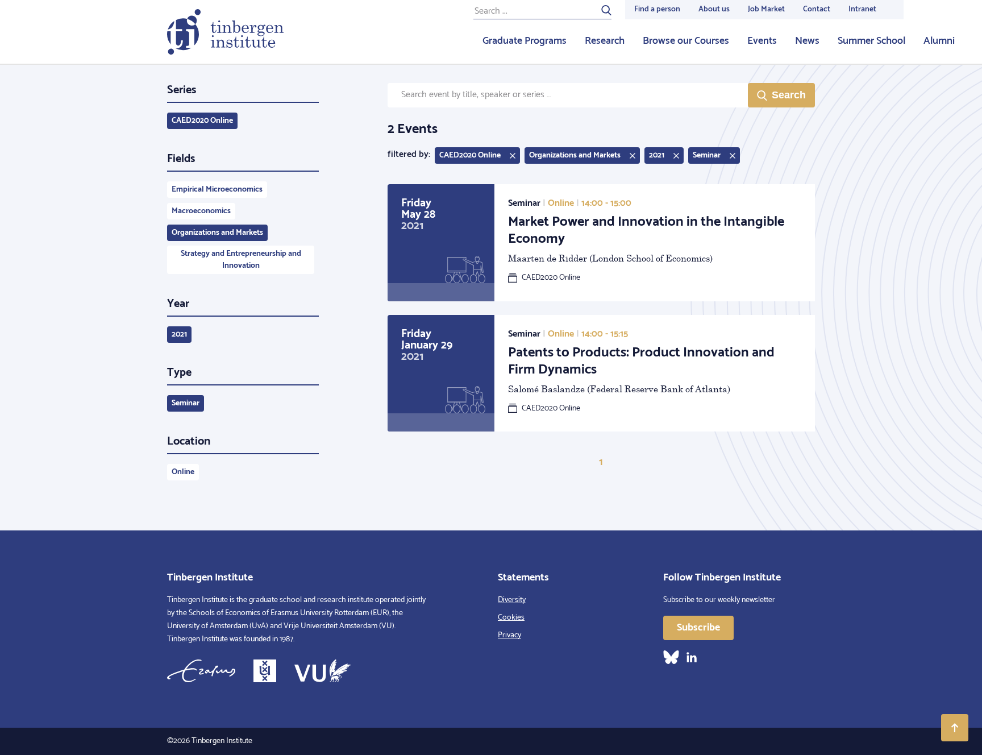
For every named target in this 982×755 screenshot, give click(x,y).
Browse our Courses (686, 40)
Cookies (511, 617)
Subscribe (698, 627)
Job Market (766, 9)
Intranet (862, 9)
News (807, 40)
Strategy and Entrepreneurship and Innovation (241, 259)
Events (762, 40)
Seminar (185, 403)
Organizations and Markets (217, 232)
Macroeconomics (201, 211)
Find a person (657, 9)
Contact (816, 9)
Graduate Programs (524, 40)
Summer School (871, 40)
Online (183, 472)
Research (605, 40)
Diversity (512, 600)
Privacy (509, 635)
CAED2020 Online (202, 120)
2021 (179, 334)
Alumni (939, 40)
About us (714, 9)
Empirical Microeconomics (217, 189)
